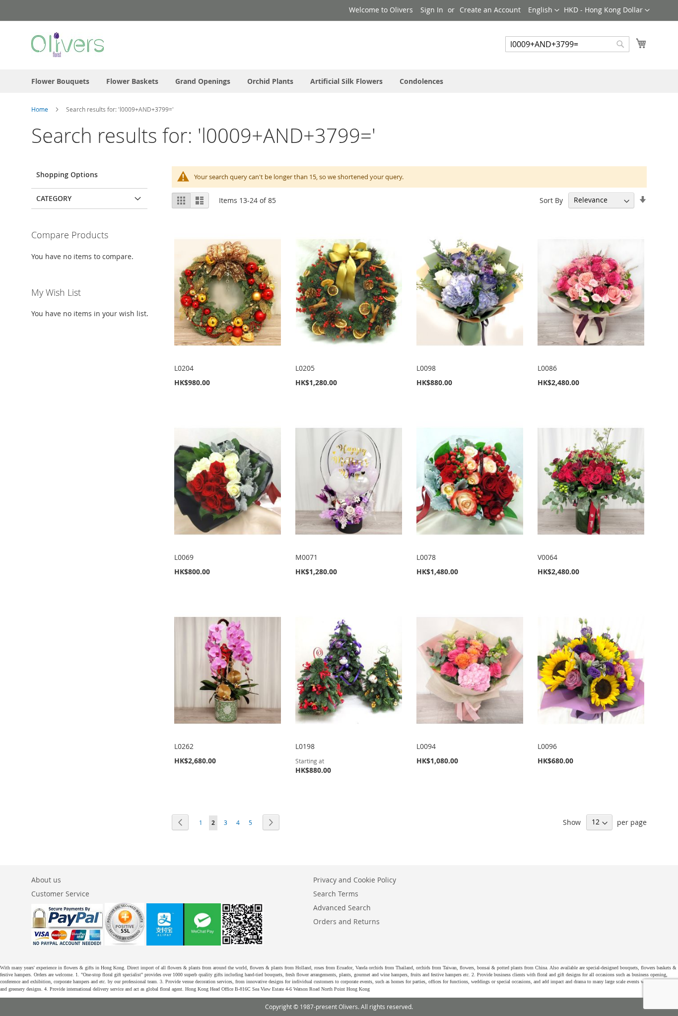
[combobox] (567, 44)
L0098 (426, 368)
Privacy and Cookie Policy (354, 879)
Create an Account (490, 9)
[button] (607, 10)
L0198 (305, 746)
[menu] (339, 81)
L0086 (547, 368)
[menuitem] (60, 81)
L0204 (184, 368)
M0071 (306, 557)
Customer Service (60, 893)
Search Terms (335, 893)
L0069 (184, 557)
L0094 (426, 746)
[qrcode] (205, 942)
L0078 (426, 557)
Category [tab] (53, 198)
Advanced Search (342, 907)
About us (46, 879)
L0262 (184, 746)
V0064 (547, 557)
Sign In (431, 9)
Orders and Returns (346, 921)
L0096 (547, 746)
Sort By (551, 199)
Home (40, 109)
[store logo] (67, 44)
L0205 (305, 368)
